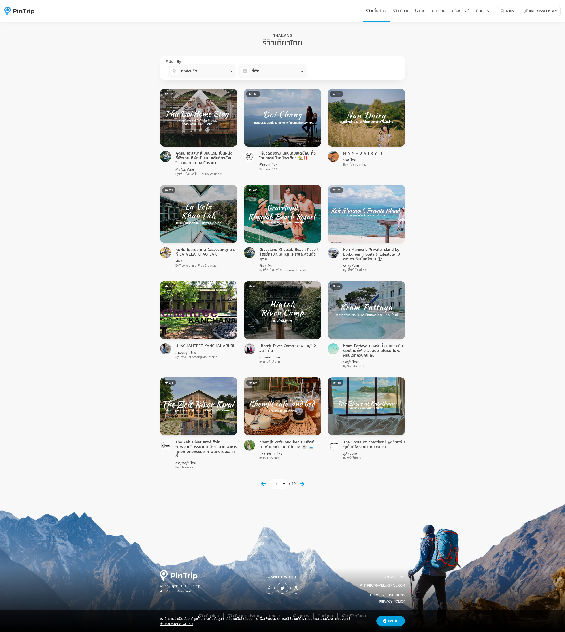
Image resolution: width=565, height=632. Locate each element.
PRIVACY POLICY (392, 601)
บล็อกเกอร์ (460, 11)
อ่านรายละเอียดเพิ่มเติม (176, 623)
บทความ (438, 11)
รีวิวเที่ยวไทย (376, 11)
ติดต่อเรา (483, 11)
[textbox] (202, 71)
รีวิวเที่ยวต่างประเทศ (409, 11)
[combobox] (202, 71)
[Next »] (302, 483)
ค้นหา (509, 11)
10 (275, 484)
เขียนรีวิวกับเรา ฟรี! (542, 11)
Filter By (173, 61)
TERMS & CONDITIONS (387, 595)
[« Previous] (263, 483)
